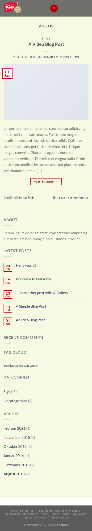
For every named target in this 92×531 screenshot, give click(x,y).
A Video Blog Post (46, 44)
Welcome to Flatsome (33, 279)
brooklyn (9, 365)
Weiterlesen (46, 181)
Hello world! (26, 265)
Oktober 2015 (15, 446)
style (26, 365)
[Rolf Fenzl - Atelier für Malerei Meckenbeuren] (23, 8)
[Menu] (54, 8)
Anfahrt (80, 514)
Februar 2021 (14, 428)
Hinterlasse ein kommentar (70, 198)
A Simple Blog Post (31, 306)
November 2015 (17, 437)
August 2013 (14, 473)
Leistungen (61, 514)
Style (46, 38)
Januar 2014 (14, 455)
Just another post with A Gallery (42, 292)
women (34, 365)
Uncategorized (15, 400)
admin (74, 56)
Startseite (19, 510)
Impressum (61, 517)
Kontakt (42, 517)
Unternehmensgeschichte (27, 514)
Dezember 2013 (16, 464)
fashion (18, 365)
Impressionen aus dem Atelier (55, 510)
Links (28, 517)
